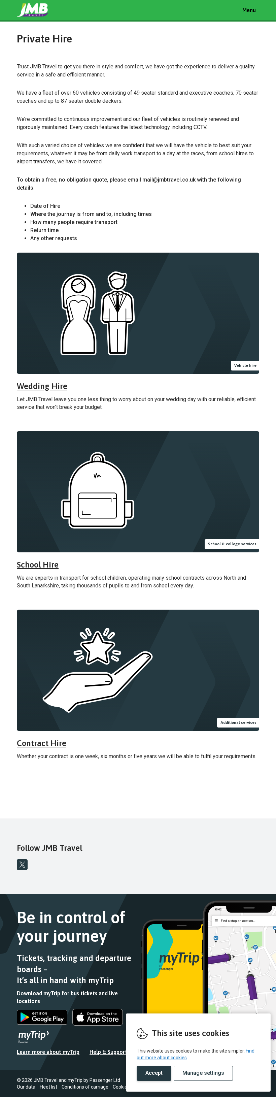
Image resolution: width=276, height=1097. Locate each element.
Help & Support (108, 1052)
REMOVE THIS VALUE (42, 10)
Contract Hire (41, 743)
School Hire (38, 564)
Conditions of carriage (85, 1087)
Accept (154, 1073)
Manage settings (203, 1073)
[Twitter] (22, 864)
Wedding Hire (42, 386)
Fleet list (48, 1087)
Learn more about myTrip (48, 1052)
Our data (26, 1087)
